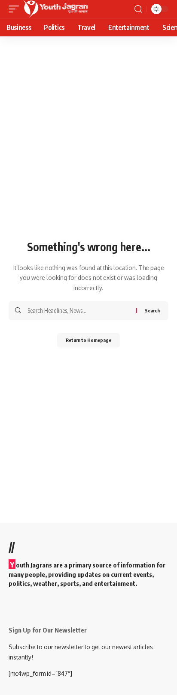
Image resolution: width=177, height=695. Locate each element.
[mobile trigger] (16, 9)
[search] (138, 9)
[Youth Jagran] (55, 9)
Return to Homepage (88, 340)
